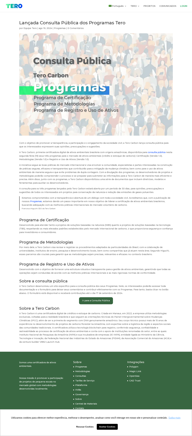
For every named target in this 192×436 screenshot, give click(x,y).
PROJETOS (149, 6)
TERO (133, 6)
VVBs (78, 389)
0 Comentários (76, 28)
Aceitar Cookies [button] (107, 426)
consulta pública (156, 152)
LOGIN (183, 6)
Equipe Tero (30, 28)
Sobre (78, 399)
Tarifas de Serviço (84, 380)
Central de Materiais (86, 403)
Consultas (80, 376)
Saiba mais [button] (174, 417)
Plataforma (81, 385)
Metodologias (82, 371)
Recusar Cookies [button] (85, 426)
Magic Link (135, 371)
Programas (60, 28)
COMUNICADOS (167, 6)
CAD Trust (135, 380)
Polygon (133, 366)
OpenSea (134, 376)
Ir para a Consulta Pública (96, 300)
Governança (81, 394)
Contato (79, 408)
